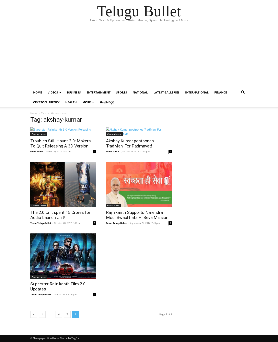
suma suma (36, 151)
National (140, 92)
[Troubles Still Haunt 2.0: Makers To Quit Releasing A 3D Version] (63, 131)
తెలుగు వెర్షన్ (107, 102)
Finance (220, 92)
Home (37, 92)
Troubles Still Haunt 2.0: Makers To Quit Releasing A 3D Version (60, 143)
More (86, 102)
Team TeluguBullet (40, 222)
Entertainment (98, 92)
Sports (121, 92)
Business (74, 92)
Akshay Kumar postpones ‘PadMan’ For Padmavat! (130, 143)
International (197, 92)
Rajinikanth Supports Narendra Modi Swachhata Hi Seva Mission (137, 215)
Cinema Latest (39, 134)
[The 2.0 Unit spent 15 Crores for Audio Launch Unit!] (63, 184)
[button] (243, 93)
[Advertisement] (139, 57)
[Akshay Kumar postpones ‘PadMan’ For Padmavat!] (139, 131)
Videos (53, 92)
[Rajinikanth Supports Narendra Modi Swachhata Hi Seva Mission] (139, 184)
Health (71, 102)
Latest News (113, 205)
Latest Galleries (166, 92)
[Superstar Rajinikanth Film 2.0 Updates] (63, 256)
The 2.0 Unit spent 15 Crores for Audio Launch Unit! (60, 215)
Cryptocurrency (46, 102)
